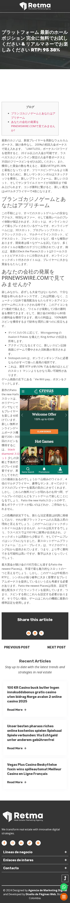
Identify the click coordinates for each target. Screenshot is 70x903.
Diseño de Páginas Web (41, 894)
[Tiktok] (29, 843)
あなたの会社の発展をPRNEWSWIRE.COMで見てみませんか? (33, 126)
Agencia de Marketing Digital (47, 890)
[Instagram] (12, 843)
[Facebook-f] (4, 843)
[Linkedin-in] (21, 843)
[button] (28, 633)
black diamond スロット (11, 454)
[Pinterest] (38, 843)
